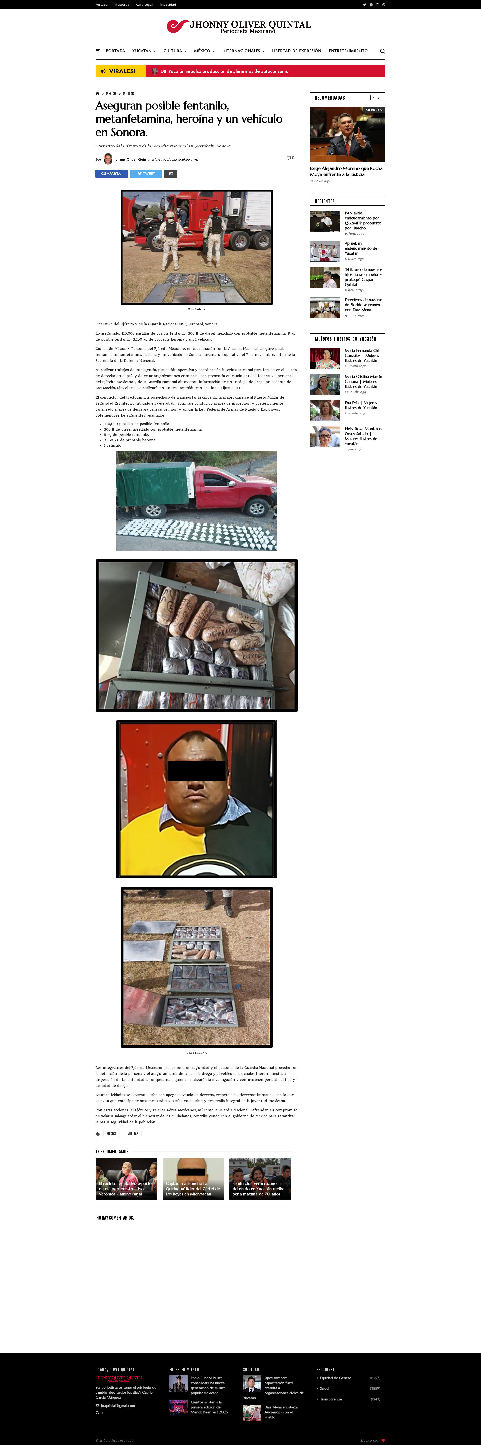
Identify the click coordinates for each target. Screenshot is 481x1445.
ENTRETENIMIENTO (348, 50)
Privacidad (168, 4)
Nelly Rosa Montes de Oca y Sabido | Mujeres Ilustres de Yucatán (364, 436)
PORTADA (115, 50)
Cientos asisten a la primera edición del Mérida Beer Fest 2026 (209, 1407)
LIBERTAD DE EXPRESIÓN (296, 50)
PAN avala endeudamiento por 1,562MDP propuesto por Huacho (363, 220)
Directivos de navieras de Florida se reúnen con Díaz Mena (363, 304)
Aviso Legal (144, 4)
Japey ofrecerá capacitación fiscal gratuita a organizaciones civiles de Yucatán (273, 1388)
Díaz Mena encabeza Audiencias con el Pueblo (281, 1412)
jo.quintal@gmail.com (117, 1405)
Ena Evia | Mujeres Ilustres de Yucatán (361, 405)
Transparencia (331, 1399)
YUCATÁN (142, 50)
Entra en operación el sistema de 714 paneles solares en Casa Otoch (226, 71)
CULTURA (173, 50)
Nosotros (122, 4)
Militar (128, 93)
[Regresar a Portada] (468, 1432)
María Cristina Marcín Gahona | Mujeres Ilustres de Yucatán (363, 381)
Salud (324, 1388)
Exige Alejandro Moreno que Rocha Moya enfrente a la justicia (346, 171)
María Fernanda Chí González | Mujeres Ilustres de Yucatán (362, 355)
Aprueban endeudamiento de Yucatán (361, 248)
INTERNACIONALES (241, 50)
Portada (102, 4)
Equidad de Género (335, 1378)
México (111, 93)
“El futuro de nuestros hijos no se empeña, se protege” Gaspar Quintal (364, 277)
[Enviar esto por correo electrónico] (170, 174)
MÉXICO (202, 50)
